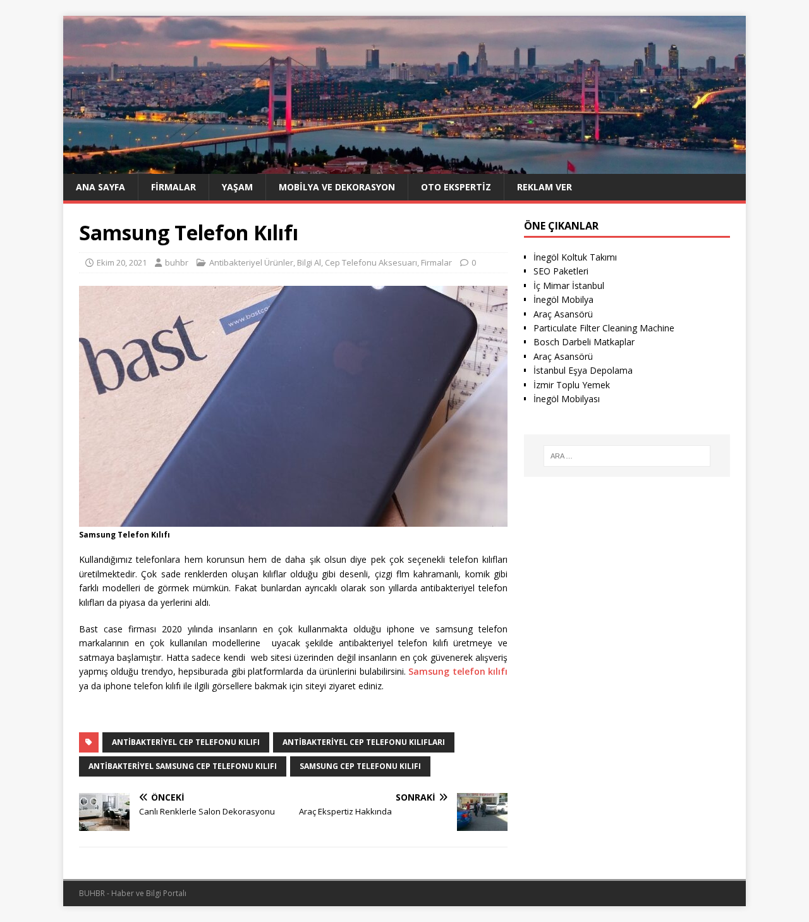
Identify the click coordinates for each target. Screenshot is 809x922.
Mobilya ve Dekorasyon (337, 187)
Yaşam (237, 187)
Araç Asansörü (563, 314)
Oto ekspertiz (456, 187)
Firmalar (173, 187)
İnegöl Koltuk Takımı (575, 257)
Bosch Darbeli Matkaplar (584, 342)
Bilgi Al (309, 262)
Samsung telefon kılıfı (458, 671)
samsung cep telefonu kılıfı (360, 766)
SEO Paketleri (560, 271)
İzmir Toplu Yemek (571, 385)
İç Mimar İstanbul (568, 286)
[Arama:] (627, 456)
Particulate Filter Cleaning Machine (603, 328)
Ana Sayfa (100, 187)
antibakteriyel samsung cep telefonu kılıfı (182, 766)
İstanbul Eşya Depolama (583, 370)
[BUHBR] (404, 166)
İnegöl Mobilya (563, 299)
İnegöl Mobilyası (566, 399)
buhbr (176, 262)
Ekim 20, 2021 (122, 262)
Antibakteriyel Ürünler (251, 262)
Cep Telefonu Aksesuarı (371, 262)
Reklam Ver (544, 187)
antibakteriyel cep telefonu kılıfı (186, 742)
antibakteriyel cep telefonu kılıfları (364, 742)
